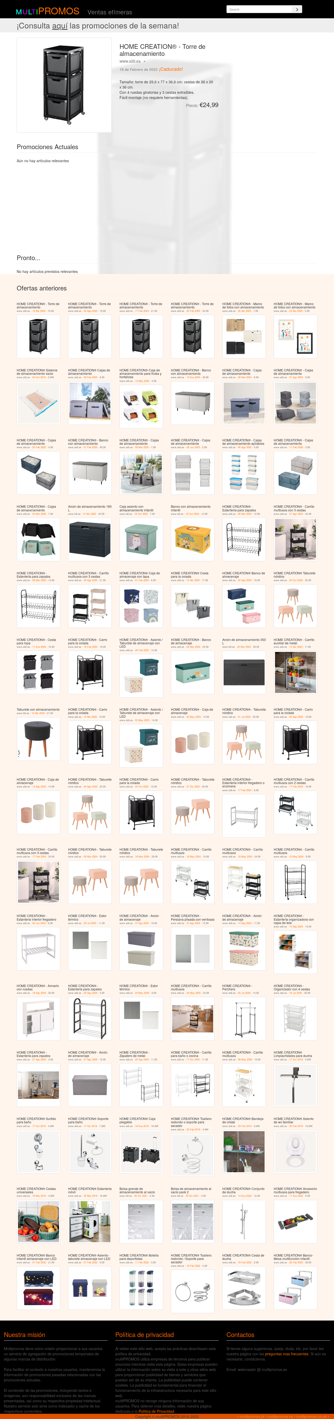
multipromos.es (280, 1416)
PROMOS (59, 10)
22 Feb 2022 (296, 1262)
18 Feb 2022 (193, 1266)
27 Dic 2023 (193, 786)
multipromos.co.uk (311, 1416)
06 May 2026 (245, 1059)
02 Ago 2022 (245, 580)
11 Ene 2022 (296, 1196)
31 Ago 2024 (296, 377)
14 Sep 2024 (245, 923)
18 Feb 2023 (90, 647)
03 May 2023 (142, 720)
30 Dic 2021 (140, 1196)
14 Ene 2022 (245, 1196)
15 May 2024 (296, 856)
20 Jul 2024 (90, 923)
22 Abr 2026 (295, 311)
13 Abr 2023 (38, 713)
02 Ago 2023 (90, 311)
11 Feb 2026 (296, 447)
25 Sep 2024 (90, 993)
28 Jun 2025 (193, 447)
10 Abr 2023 (89, 514)
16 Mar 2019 (39, 1196)
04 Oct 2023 (141, 786)
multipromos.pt (252, 1416)
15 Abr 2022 (193, 580)
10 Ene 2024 (193, 377)
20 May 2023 (194, 717)
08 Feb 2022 (90, 377)
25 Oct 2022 (296, 580)
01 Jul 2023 (244, 717)
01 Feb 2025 (90, 447)
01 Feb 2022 (142, 580)
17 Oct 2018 (296, 1059)
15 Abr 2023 (295, 647)
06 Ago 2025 (245, 447)
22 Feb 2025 (193, 311)
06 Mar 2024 (245, 377)
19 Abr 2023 (38, 311)
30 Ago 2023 (90, 786)
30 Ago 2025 (90, 580)
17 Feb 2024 (142, 311)
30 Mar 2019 (90, 1196)
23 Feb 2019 (193, 1129)
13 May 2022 (142, 381)
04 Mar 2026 (39, 514)
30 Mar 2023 (244, 647)
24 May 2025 (142, 993)
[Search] (297, 9)
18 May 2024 (142, 856)
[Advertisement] (269, 74)
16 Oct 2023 (141, 514)
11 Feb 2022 (142, 1262)
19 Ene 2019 (142, 1126)
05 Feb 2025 (39, 447)
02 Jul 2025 (244, 993)
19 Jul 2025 (295, 993)
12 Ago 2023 (39, 786)
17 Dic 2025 (193, 1059)
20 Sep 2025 (142, 1059)
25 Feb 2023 (142, 650)
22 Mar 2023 (193, 647)
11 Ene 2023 (39, 647)
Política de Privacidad (156, 1411)
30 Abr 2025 (244, 311)
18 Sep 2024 (39, 993)
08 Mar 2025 (142, 447)
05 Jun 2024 (39, 923)
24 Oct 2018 (39, 377)
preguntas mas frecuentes (286, 1353)
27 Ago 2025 (39, 1059)
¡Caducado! (171, 68)
